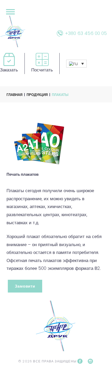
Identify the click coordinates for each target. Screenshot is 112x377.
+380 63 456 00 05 (86, 33)
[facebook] (80, 361)
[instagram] (90, 361)
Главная (14, 94)
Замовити (25, 286)
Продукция (37, 94)
